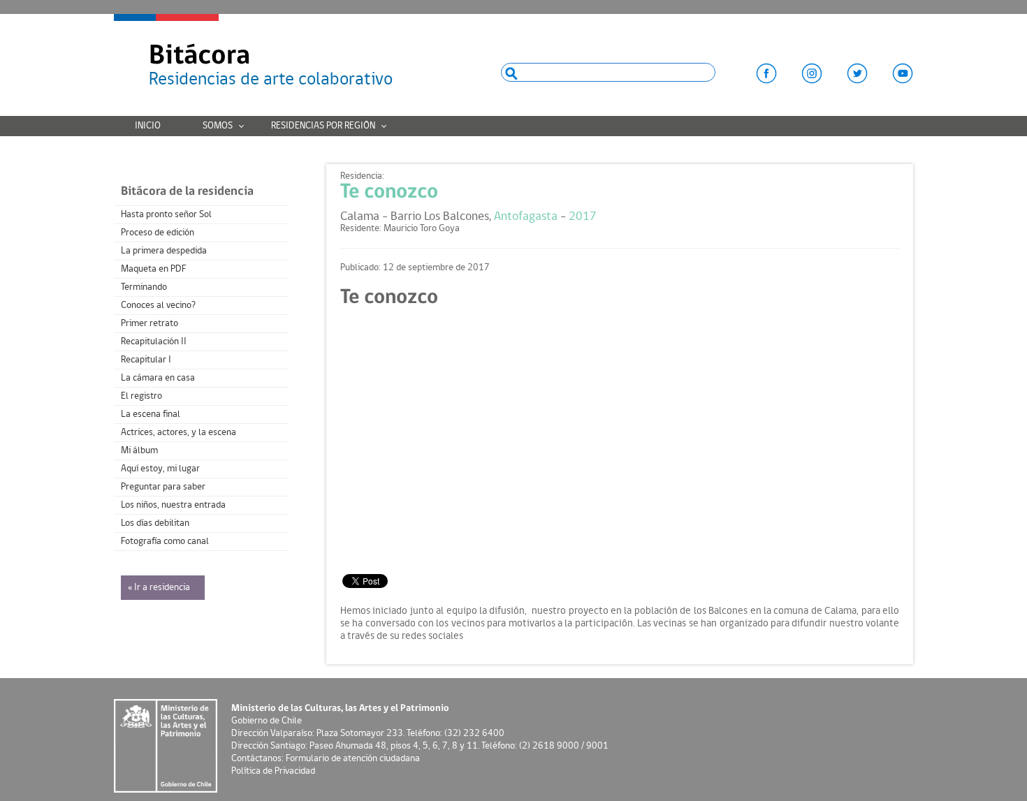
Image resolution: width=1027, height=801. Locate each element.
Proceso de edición (157, 233)
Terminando (144, 287)
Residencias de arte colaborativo (271, 66)
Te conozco (389, 192)
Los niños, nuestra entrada (173, 505)
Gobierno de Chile (266, 721)
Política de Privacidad (273, 771)
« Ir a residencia (159, 587)
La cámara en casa (158, 378)
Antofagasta (526, 216)
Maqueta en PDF (154, 269)
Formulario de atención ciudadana (353, 759)
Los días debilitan (155, 523)
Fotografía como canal (165, 541)
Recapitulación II (154, 342)
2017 (583, 216)
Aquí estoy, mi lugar (160, 469)
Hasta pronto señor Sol (166, 215)
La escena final (150, 414)
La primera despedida (164, 251)
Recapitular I (146, 360)
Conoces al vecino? (158, 305)
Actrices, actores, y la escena (178, 432)
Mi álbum (139, 451)
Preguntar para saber (163, 487)
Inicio (148, 126)
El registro (141, 396)
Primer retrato (149, 323)
